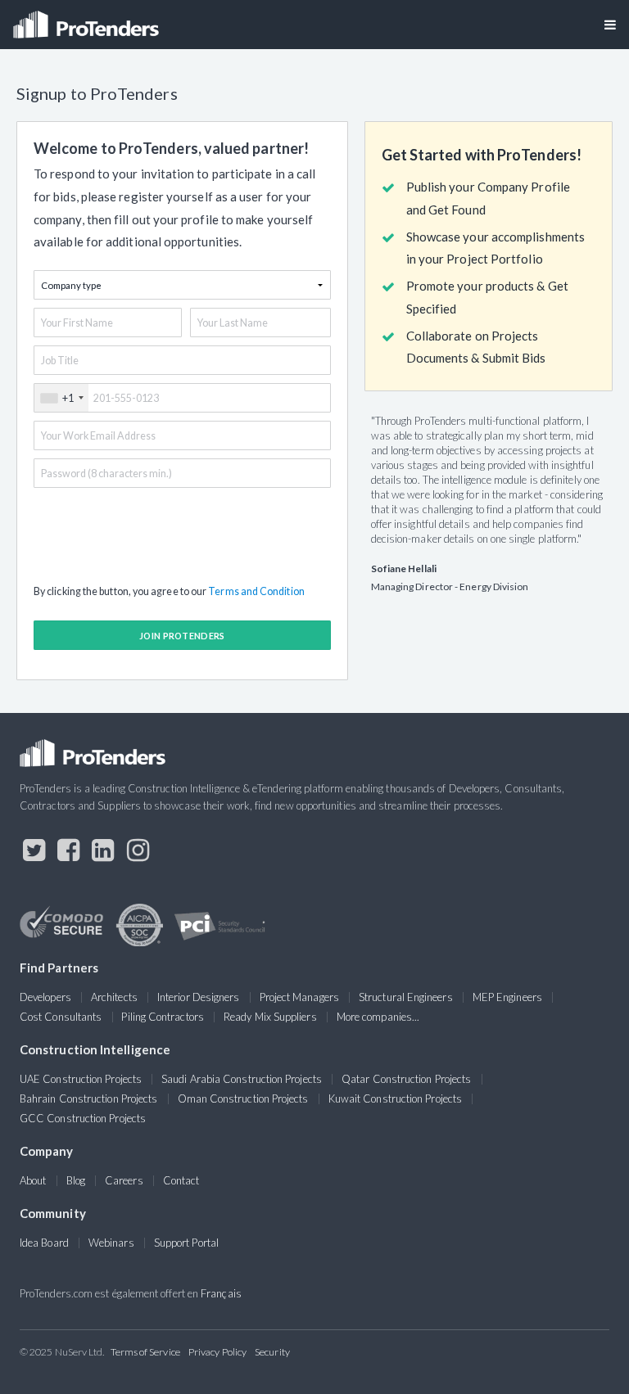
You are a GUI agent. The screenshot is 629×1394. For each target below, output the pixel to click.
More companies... (378, 1016)
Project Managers (299, 997)
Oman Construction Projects (243, 1098)
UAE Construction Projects (81, 1078)
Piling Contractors (162, 1016)
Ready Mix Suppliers (270, 1016)
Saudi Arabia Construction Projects (241, 1078)
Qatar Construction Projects (406, 1078)
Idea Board (44, 1242)
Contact (181, 1180)
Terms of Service (145, 1352)
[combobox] (61, 398)
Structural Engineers (406, 997)
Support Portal (186, 1242)
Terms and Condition (256, 591)
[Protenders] (87, 19)
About (33, 1180)
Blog (75, 1180)
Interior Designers (198, 997)
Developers (45, 997)
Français (221, 1293)
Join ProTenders (182, 635)
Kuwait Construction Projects (395, 1098)
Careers (124, 1180)
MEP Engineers (507, 997)
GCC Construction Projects (83, 1118)
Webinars (111, 1242)
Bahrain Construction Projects (88, 1098)
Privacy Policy (217, 1352)
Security (272, 1352)
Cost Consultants (61, 1016)
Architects (114, 997)
